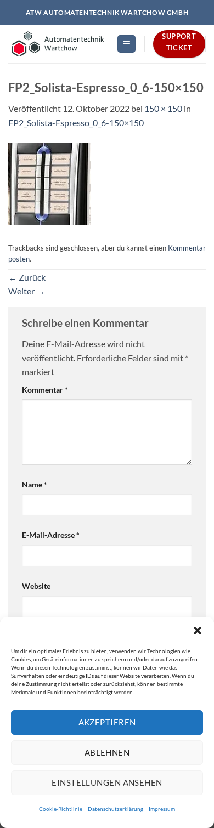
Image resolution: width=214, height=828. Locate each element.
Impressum (162, 809)
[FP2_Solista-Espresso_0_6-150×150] (49, 183)
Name (34, 484)
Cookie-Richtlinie (60, 809)
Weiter (26, 291)
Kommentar (45, 389)
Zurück (27, 277)
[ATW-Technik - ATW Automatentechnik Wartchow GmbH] (58, 44)
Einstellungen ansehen (107, 782)
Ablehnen (107, 752)
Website (36, 586)
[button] (197, 630)
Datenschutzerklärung (115, 809)
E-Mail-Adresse (51, 535)
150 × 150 (163, 108)
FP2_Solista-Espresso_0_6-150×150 (76, 122)
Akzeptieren (107, 722)
